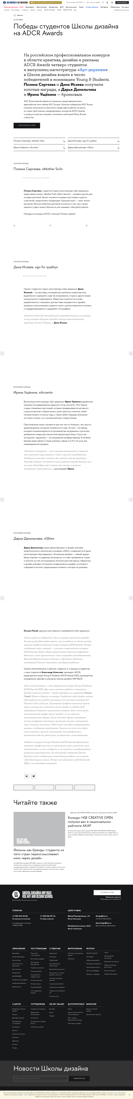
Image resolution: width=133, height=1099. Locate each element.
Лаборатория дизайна (92, 960)
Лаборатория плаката (110, 974)
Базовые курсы (16, 987)
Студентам (25, 10)
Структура (15, 1037)
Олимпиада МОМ (36, 971)
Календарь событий (18, 1018)
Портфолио (104, 7)
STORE (59, 10)
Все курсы (125, 7)
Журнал (39, 10)
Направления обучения (19, 983)
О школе (6, 10)
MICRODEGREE (16, 976)
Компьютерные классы (93, 967)
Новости (32, 10)
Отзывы (14, 1048)
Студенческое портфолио (20, 980)
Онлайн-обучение (92, 7)
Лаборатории (115, 7)
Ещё (75, 10)
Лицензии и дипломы (18, 1034)
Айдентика (15, 1041)
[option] (66, 500)
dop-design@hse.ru (103, 923)
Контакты (15, 1044)
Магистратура (42, 7)
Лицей (81, 7)
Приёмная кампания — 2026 (13, 7)
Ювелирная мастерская (111, 961)
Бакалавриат (30, 7)
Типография (89, 957)
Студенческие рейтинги (56, 984)
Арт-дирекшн (92, 69)
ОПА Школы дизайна (37, 1027)
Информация (53, 953)
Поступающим (15, 10)
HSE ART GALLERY (49, 10)
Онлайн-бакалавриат (18, 957)
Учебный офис (53, 960)
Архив (51, 1012)
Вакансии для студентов (93, 1014)
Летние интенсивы (36, 980)
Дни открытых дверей (93, 2)
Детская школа (71, 7)
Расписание (52, 957)
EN (103, 2)
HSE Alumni (71, 959)
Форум (70, 1009)
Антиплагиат (34, 1018)
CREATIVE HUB (67, 10)
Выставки (52, 1009)
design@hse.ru (102, 916)
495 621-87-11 (47, 916)
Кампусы (14, 1030)
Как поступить (122, 2)
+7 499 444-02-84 (20, 916)
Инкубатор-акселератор (93, 964)
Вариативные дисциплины (57, 969)
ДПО (62, 7)
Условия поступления (37, 968)
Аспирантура (53, 7)
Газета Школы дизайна (74, 1023)
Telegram (52, 1016)
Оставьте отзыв (54, 996)
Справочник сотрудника (38, 1009)
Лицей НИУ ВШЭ (36, 987)
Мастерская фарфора (92, 971)
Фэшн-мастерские (109, 971)
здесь (115, 1093)
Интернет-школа (36, 984)
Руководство (16, 1027)
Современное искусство (121, 10)
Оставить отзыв (107, 892)
